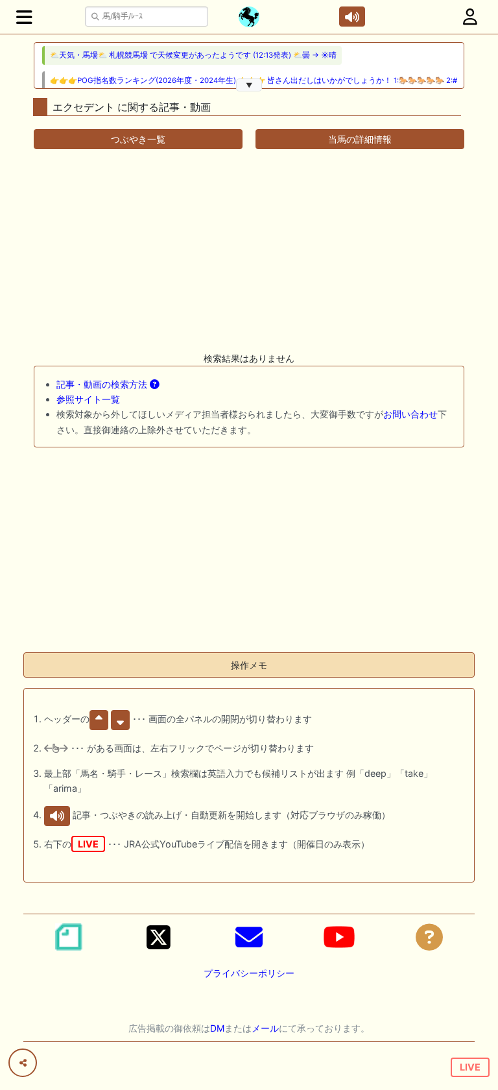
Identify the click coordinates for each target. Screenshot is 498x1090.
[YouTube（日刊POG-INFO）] (339, 937)
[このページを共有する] (22, 1063)
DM (217, 1028)
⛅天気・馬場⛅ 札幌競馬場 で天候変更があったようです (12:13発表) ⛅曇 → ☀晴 (193, 55)
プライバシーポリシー (249, 972)
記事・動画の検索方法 (103, 384)
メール (265, 1028)
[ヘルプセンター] (429, 937)
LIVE (470, 1066)
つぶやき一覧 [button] (138, 139)
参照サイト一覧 (88, 399)
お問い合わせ (410, 414)
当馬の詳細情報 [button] (360, 139)
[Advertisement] (249, 250)
